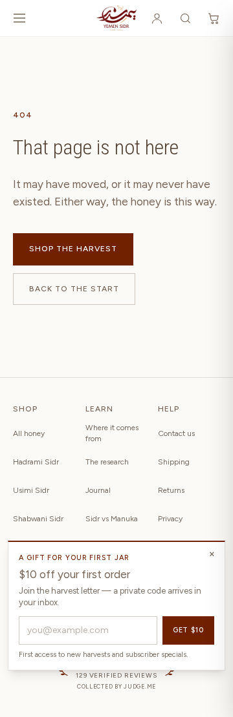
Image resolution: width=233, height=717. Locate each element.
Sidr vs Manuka (111, 518)
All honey (29, 433)
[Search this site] (185, 18)
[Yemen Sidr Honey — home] (116, 18)
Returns (171, 490)
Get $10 (188, 630)
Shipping (174, 461)
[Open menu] (19, 18)
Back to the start (74, 288)
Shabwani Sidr (38, 518)
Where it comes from (112, 433)
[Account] (156, 18)
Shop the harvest (73, 248)
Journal (98, 490)
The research (107, 461)
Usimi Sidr (31, 490)
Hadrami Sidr (36, 461)
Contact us (176, 433)
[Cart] (213, 18)
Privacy (170, 518)
